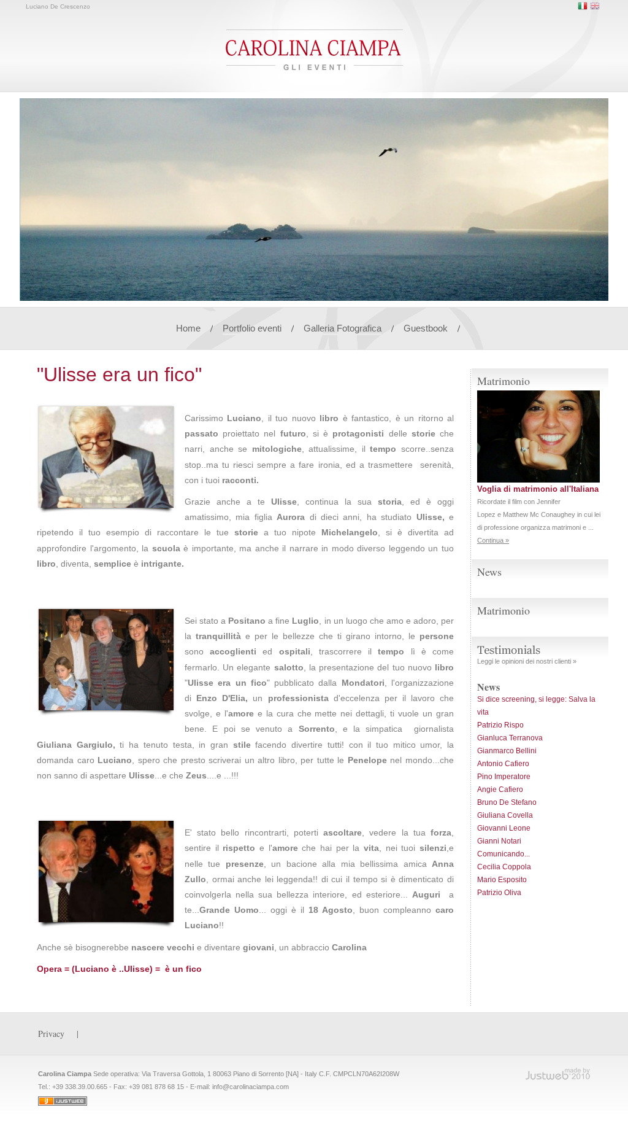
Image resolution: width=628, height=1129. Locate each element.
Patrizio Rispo (500, 725)
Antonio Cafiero (503, 763)
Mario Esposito (502, 879)
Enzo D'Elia (220, 698)
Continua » (493, 540)
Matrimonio (503, 610)
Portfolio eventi (253, 328)
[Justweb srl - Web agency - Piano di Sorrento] (558, 1074)
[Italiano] (583, 6)
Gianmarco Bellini (507, 751)
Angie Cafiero (500, 789)
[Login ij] (62, 1103)
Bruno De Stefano (507, 802)
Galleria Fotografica (342, 328)
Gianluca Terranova (510, 738)
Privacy (51, 1033)
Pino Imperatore (503, 776)
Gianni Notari (499, 841)
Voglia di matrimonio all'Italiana (538, 489)
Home (188, 328)
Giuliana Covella (505, 815)
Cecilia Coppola (504, 867)
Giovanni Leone (503, 828)
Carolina (349, 947)
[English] (595, 6)
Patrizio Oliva (499, 892)
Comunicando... (503, 854)
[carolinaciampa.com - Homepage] (314, 67)
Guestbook (426, 328)
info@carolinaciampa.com (250, 1086)
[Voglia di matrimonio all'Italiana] (538, 480)
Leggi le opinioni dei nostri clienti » (526, 661)
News (489, 571)
